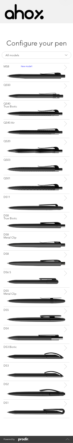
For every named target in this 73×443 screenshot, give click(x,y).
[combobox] (36, 55)
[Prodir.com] (23, 439)
